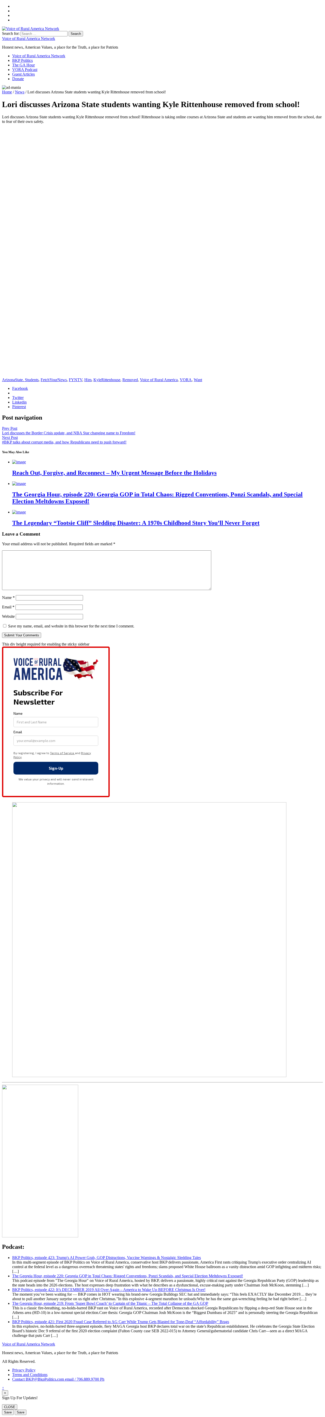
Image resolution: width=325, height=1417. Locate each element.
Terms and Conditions (29, 1374)
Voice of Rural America (159, 380)
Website (8, 616)
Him (87, 380)
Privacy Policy (24, 1370)
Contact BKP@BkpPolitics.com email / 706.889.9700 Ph (58, 1379)
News (19, 92)
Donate (18, 79)
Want (198, 380)
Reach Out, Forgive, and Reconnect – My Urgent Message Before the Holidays (114, 472)
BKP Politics (22, 60)
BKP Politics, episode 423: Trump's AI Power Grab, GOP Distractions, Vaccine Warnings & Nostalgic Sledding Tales (106, 1257)
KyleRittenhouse (106, 380)
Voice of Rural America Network (28, 38)
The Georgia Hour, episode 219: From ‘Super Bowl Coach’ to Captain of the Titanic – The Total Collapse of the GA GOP (110, 1303)
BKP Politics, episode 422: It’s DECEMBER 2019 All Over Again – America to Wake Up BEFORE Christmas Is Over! (108, 1289)
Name (8, 597)
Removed (130, 380)
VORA (186, 380)
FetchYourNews (54, 380)
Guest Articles (23, 74)
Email (8, 607)
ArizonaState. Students (20, 380)
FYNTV (75, 380)
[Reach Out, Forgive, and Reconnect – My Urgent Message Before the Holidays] (19, 462)
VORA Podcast (24, 69)
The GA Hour (23, 65)
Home (7, 92)
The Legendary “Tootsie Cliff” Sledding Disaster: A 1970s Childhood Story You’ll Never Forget (135, 523)
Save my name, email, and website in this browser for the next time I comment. (71, 626)
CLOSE (9, 1407)
